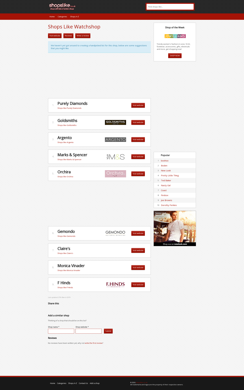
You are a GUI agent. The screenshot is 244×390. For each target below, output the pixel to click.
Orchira (64, 171)
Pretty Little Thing (170, 175)
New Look (166, 170)
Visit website (54, 35)
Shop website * (82, 327)
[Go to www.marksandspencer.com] (115, 156)
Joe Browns (166, 200)
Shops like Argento (65, 142)
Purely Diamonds (72, 103)
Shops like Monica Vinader (68, 270)
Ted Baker (166, 180)
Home (52, 16)
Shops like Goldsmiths (67, 125)
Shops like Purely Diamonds (69, 108)
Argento (64, 137)
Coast (164, 190)
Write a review (83, 35)
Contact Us (83, 383)
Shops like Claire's (65, 253)
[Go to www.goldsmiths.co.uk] (115, 122)
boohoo (164, 160)
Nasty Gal (165, 185)
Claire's (63, 248)
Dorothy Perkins (169, 205)
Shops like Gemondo (66, 236)
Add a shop (95, 383)
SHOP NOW (175, 55)
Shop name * (53, 327)
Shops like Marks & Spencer (69, 159)
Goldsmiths (67, 120)
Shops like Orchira (65, 176)
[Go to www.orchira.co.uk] (115, 173)
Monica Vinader (71, 265)
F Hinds (63, 282)
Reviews (68, 35)
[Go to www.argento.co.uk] (115, 139)
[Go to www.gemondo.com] (115, 233)
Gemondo (66, 231)
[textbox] (170, 7)
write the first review (93, 343)
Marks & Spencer (72, 154)
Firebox (164, 195)
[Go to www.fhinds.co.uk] (115, 284)
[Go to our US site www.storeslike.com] (193, 16)
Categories (62, 16)
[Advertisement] (99, 75)
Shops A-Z (74, 16)
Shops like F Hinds (65, 287)
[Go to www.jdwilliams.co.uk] (175, 35)
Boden (164, 165)
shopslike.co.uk (141, 382)
